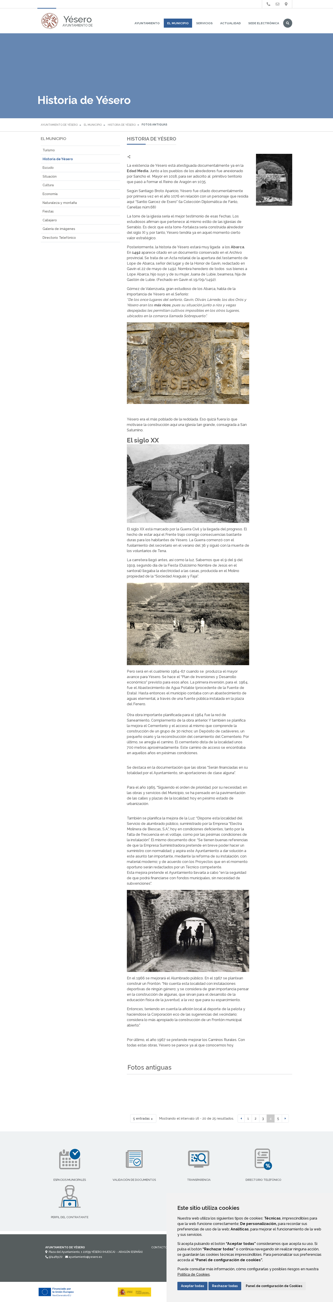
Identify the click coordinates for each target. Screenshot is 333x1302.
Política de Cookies (193, 1274)
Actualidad (230, 23)
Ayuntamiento (147, 23)
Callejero (50, 220)
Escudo (48, 167)
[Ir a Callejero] (286, 4)
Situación (50, 176)
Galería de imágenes (59, 229)
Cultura (48, 185)
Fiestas (48, 211)
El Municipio (178, 23)
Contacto (159, 1247)
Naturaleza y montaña (60, 203)
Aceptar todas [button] (192, 1286)
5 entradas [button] (141, 1118)
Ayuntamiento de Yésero (59, 124)
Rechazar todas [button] (225, 1286)
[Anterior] (241, 1118)
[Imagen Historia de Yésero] (274, 180)
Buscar (287, 23)
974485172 (55, 1257)
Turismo (49, 150)
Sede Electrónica (263, 23)
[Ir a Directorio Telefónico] (268, 4)
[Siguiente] (285, 1118)
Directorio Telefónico (59, 237)
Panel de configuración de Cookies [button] (274, 1286)
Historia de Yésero (122, 124)
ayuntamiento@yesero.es (85, 1257)
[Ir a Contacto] (277, 4)
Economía (50, 194)
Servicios (204, 23)
